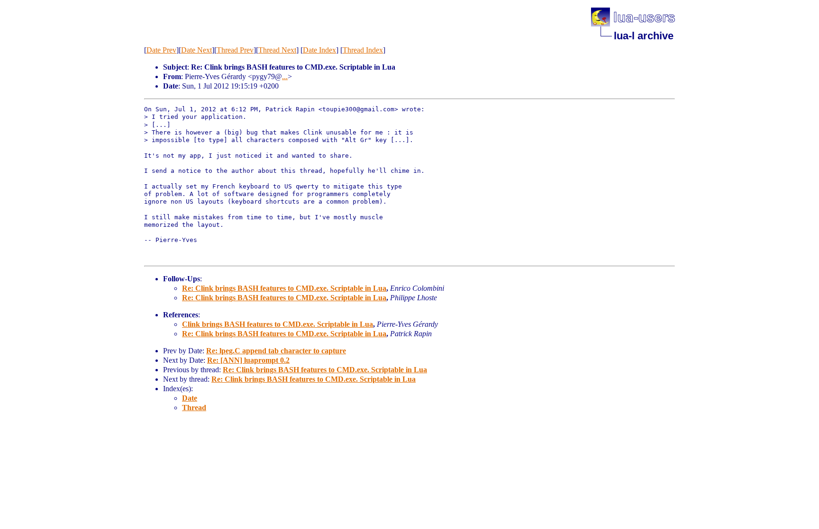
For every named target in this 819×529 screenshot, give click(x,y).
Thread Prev (235, 50)
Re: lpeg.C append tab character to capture (276, 351)
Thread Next (277, 50)
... (285, 76)
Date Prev (161, 50)
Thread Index (363, 50)
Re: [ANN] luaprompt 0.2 (248, 360)
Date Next (196, 50)
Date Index (319, 50)
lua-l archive (643, 36)
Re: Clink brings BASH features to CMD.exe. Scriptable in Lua (284, 288)
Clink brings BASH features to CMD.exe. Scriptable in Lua (277, 324)
